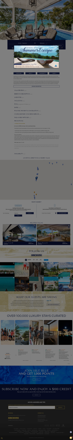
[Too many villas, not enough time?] (70, 432)
